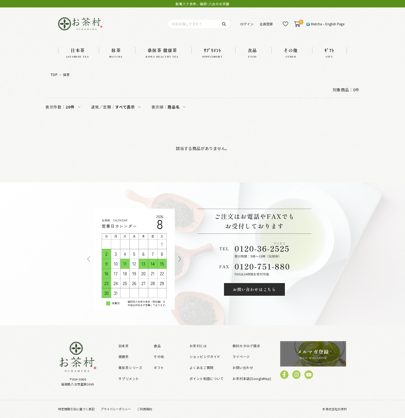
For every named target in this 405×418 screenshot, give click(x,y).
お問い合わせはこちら (254, 289)
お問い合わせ (243, 367)
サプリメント (128, 378)
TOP (54, 75)
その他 (159, 356)
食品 (157, 345)
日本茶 (123, 345)
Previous (88, 259)
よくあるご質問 (202, 367)
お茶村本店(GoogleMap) (252, 378)
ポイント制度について (207, 378)
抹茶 (66, 75)
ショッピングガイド (205, 356)
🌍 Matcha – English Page (325, 23)
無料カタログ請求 (246, 345)
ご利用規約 (144, 409)
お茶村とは (198, 345)
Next (179, 259)
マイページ (241, 356)
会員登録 (266, 23)
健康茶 (123, 356)
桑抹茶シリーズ (130, 367)
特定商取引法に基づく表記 (76, 409)
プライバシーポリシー (116, 409)
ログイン (246, 23)
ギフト (159, 367)
